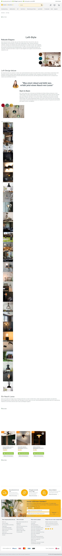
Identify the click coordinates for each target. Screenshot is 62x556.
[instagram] (48, 528)
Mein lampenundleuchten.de (22, 521)
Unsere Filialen (5, 523)
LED (17, 9)
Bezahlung (19, 523)
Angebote (55, 9)
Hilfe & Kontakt (58, 1)
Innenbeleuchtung (4, 9)
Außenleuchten (12, 9)
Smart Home (23, 9)
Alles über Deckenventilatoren (37, 536)
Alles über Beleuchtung (35, 526)
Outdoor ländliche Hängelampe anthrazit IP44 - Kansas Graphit (38, 447)
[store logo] (7, 5)
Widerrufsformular (20, 529)
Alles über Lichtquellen (35, 530)
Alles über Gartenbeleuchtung (37, 527)
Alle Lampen (33, 521)
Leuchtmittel (40, 9)
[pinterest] (50, 528)
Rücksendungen (20, 527)
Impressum (4, 532)
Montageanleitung (34, 524)
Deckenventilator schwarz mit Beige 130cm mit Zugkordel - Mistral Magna (8, 447)
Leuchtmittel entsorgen (35, 543)
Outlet (52, 9)
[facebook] (46, 528)
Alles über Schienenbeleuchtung (37, 532)
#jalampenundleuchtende (7, 533)
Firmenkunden (46, 9)
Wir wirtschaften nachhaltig (7, 524)
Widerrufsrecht (5, 530)
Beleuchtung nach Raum (31, 9)
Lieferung (18, 524)
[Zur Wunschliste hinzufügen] (12, 433)
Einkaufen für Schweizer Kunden (37, 537)
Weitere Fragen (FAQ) (21, 530)
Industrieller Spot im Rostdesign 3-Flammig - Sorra (23, 447)
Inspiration (33, 523)
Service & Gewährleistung (22, 526)
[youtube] (52, 528)
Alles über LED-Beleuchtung (36, 529)
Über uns (4, 521)
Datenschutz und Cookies (7, 529)
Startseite (3, 12)
